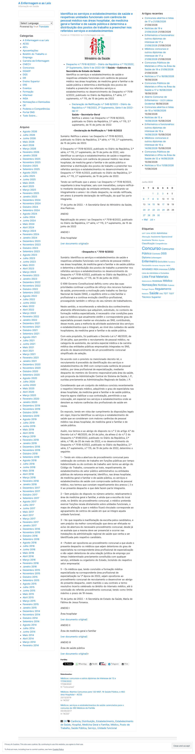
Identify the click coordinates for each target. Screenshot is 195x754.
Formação (28, 91)
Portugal (145, 289)
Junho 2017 (29, 508)
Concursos (28, 67)
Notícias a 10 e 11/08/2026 (159, 165)
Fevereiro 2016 (31, 563)
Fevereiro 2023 (31, 275)
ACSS (26, 43)
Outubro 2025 (30, 165)
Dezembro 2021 (31, 323)
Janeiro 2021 (30, 361)
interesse (163, 269)
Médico (115, 724)
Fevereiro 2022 (31, 316)
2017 (143, 233)
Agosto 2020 (30, 378)
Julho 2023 (29, 258)
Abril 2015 (28, 597)
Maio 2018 (28, 470)
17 (163, 204)
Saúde (154, 293)
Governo (155, 266)
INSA (25, 98)
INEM (168, 266)
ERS (25, 84)
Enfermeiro (149, 261)
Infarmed (27, 95)
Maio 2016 (28, 552)
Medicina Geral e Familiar (95, 724)
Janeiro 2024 (30, 237)
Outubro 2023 (30, 248)
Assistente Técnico (150, 240)
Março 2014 (29, 642)
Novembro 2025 (32, 162)
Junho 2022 (29, 302)
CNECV (27, 64)
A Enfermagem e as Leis (34, 3)
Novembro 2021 (31, 326)
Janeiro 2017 (30, 525)
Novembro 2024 (32, 203)
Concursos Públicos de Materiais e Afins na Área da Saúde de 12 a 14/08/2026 (160, 155)
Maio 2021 (28, 347)
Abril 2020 (28, 391)
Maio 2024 (28, 224)
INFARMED (147, 269)
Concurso (151, 248)
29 (153, 215)
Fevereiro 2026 (31, 152)
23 (158, 210)
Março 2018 (29, 477)
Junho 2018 (29, 467)
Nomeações (149, 284)
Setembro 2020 (31, 374)
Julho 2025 (29, 176)
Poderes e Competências (36, 108)
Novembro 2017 (31, 491)
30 (158, 215)
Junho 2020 (29, 385)
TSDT (171, 293)
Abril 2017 (28, 515)
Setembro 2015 (31, 580)
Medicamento (147, 281)
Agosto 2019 (30, 419)
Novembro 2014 (31, 614)
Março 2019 (29, 436)
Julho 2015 (29, 587)
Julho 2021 (29, 340)
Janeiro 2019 (30, 443)
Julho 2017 (28, 504)
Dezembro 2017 (31, 487)
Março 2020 (29, 395)
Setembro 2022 (31, 292)
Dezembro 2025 (31, 158)
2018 (148, 233)
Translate (44, 26)
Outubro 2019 (30, 412)
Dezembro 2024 (31, 200)
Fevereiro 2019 (31, 439)
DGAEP (27, 71)
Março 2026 (29, 148)
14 (149, 204)
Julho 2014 (29, 628)
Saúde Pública (79, 728)
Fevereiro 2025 (31, 193)
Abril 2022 (28, 309)
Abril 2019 (28, 433)
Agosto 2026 (30, 131)
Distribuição (88, 721)
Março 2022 (29, 313)
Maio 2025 (28, 182)
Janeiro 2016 (30, 566)
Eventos (27, 88)
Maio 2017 (28, 511)
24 (163, 210)
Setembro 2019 (31, 415)
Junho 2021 (29, 343)
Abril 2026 (28, 145)
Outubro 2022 (30, 289)
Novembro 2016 (31, 532)
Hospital (76, 724)
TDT (166, 293)
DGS (25, 74)
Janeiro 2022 (30, 319)
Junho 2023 (29, 261)
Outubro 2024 (30, 206)
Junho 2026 (29, 138)
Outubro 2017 (30, 494)
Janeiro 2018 (30, 484)
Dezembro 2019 (31, 405)
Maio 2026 (28, 141)
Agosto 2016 (30, 542)
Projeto (151, 289)
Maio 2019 (28, 429)
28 (149, 215)
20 (144, 210)
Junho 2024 (29, 220)
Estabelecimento (105, 721)
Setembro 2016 (31, 539)
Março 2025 (29, 189)
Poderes (171, 285)
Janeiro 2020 (30, 402)
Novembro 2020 (32, 367)
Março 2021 (29, 354)
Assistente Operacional (161, 237)
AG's (25, 47)
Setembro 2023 (31, 251)
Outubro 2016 (30, 535)
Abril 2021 (28, 350)
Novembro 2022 (32, 285)
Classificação (148, 243)
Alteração (146, 237)
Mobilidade (157, 281)
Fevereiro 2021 (31, 357)
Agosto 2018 (30, 460)
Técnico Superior (151, 297)
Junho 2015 (29, 590)
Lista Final (148, 276)
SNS (161, 293)
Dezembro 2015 (31, 570)
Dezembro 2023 (31, 241)
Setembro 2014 (31, 621)
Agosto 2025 (30, 172)
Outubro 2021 (30, 330)
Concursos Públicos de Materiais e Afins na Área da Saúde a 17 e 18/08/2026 (160, 86)
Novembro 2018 (31, 450)
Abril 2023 (28, 268)
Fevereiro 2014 (31, 645)
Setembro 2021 (31, 333)
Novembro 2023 (32, 244)
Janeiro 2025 (30, 196)
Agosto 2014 (30, 624)
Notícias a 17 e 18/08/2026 (159, 76)
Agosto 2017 (29, 501)
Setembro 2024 (31, 210)
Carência (76, 721)
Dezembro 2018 (31, 446)
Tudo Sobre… (30, 115)
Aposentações (30, 50)
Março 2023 (29, 272)
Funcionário (146, 265)
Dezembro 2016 (31, 528)
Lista (171, 269)
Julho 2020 (29, 381)
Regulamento (163, 288)
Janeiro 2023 (30, 278)
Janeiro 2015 (30, 607)
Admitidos (162, 233)
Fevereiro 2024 (31, 234)
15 (153, 204)
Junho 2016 (29, 549)
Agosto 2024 (30, 213)
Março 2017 (29, 518)
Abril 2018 (28, 474)
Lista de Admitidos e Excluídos (155, 273)
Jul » (152, 219)
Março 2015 (29, 600)
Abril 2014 (28, 638)
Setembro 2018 (31, 457)
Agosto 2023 (30, 254)
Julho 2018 (29, 463)
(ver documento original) (74, 243)
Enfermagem (156, 258)
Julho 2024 (29, 217)
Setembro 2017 (31, 498)
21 (149, 210)
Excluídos (162, 261)
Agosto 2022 (30, 295)
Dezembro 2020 (31, 364)
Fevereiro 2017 (31, 522)
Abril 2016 (28, 556)
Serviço (92, 728)
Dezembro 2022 (31, 282)
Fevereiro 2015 (31, 604)
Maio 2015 (28, 594)
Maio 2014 (28, 635)
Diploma (146, 257)
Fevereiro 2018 (31, 480)
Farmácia (171, 262)
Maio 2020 (28, 388)
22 (153, 210)
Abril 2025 (28, 186)
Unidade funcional (107, 728)
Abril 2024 (28, 227)
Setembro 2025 (31, 169)
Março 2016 (29, 559)
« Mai (145, 219)
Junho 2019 (29, 426)
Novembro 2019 (31, 409)
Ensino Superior (31, 81)
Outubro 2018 (30, 453)
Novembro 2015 (31, 573)
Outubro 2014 (30, 618)
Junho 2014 (29, 631)
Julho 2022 (29, 299)
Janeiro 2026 (30, 155)
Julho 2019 (29, 422)
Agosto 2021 (30, 337)
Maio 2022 (28, 306)
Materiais (162, 276)
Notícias (162, 284)
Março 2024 (29, 230)
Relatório (145, 294)
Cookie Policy (58, 749)
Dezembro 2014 (31, 611)
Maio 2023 (28, 265)
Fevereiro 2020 (31, 398)
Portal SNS (29, 112)
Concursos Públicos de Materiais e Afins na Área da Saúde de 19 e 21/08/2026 (160, 66)
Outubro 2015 (30, 576)
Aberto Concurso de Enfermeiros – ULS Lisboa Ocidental (159, 100)
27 (144, 215)
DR (24, 78)
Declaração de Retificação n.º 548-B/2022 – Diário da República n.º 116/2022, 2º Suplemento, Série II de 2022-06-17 (102, 107)
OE (24, 105)
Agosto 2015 (30, 583)
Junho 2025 (29, 179)
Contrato (156, 254)
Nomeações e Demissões (36, 101)
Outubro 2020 (30, 371)
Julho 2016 (29, 546)
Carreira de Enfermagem (36, 60)
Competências (161, 244)
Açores (161, 240)
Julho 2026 (29, 134)
